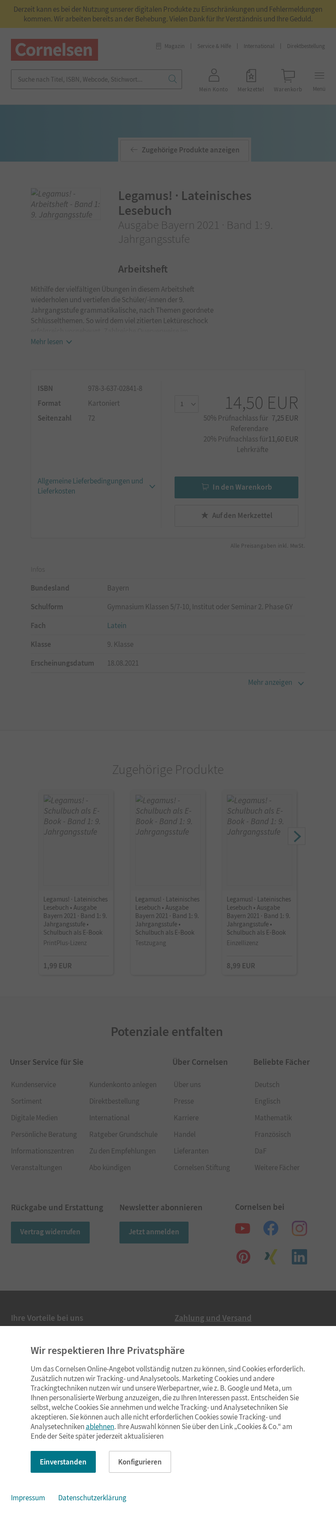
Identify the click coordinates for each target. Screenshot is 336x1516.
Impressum (28, 1497)
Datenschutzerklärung (92, 1497)
